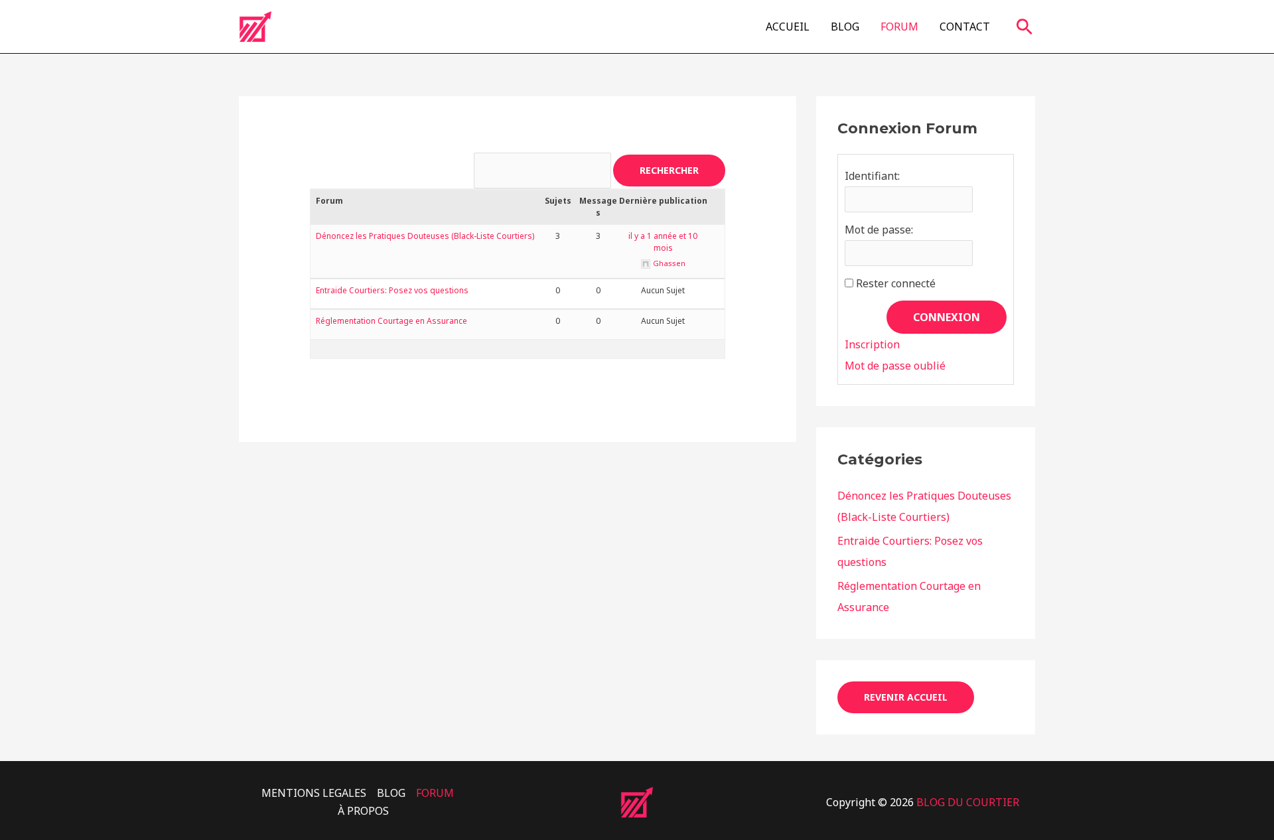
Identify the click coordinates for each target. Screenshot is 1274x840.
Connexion (946, 317)
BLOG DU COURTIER (969, 802)
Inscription (872, 344)
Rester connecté (896, 283)
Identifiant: (872, 176)
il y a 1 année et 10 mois (662, 241)
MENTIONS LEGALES (313, 793)
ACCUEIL (788, 26)
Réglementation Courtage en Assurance (391, 320)
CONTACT (965, 26)
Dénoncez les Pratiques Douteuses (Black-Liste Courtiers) (425, 236)
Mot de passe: (879, 229)
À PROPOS (363, 811)
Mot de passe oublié (895, 365)
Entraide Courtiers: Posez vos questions (392, 290)
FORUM (899, 26)
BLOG (845, 26)
